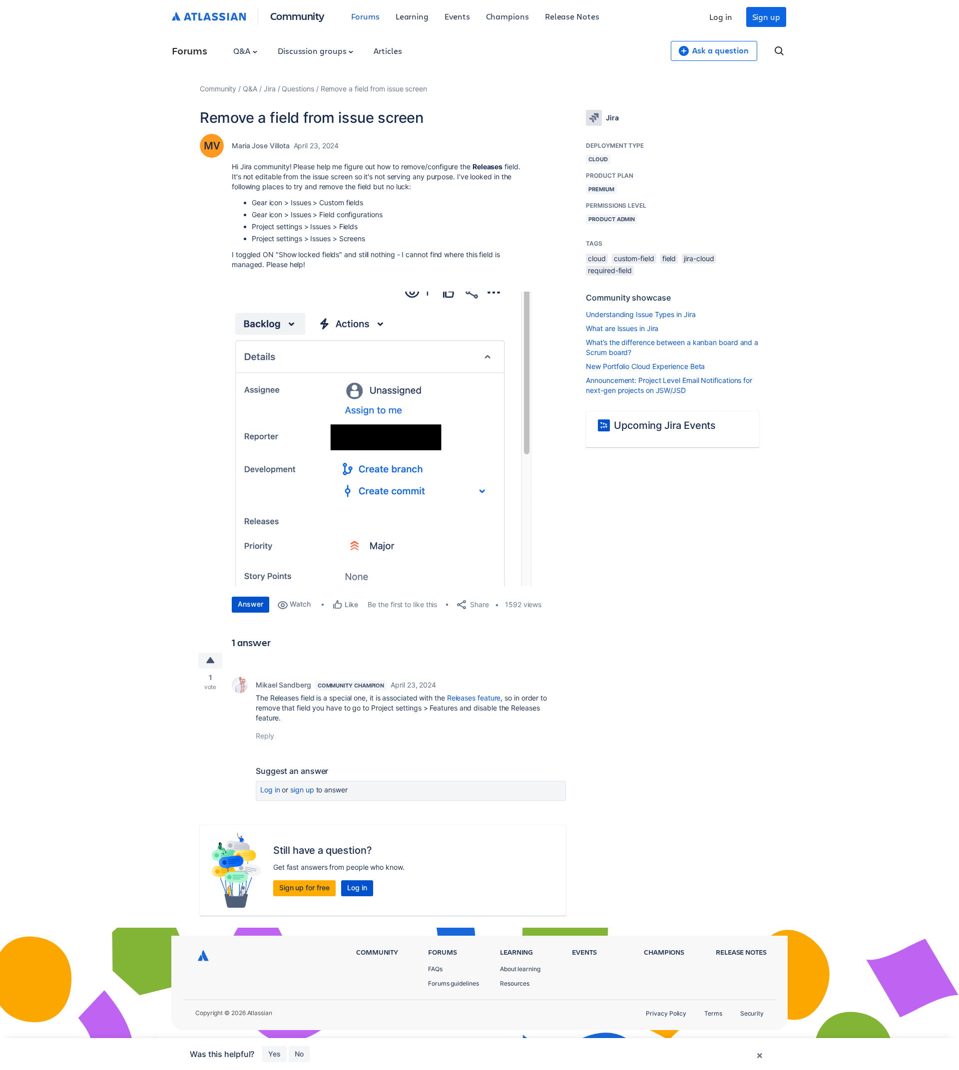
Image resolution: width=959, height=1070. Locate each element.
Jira (270, 88)
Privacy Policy (666, 1013)
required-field (610, 270)
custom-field (634, 258)
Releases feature (474, 698)
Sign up (766, 16)
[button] (381, 439)
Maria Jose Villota (261, 145)
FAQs (435, 969)
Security (752, 1013)
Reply (265, 735)
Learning (412, 16)
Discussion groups (313, 50)
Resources (514, 983)
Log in (720, 16)
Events (457, 16)
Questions (298, 88)
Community (297, 15)
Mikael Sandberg (283, 685)
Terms (713, 1013)
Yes (274, 1054)
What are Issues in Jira (622, 328)
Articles (388, 50)
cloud (597, 258)
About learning (520, 969)
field (669, 258)
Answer (250, 604)
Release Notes (572, 16)
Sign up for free (304, 887)
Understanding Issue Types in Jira (640, 314)
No (299, 1054)
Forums (365, 16)
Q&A (242, 50)
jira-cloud (699, 258)
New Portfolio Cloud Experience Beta (645, 366)
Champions (507, 16)
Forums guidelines (453, 983)
